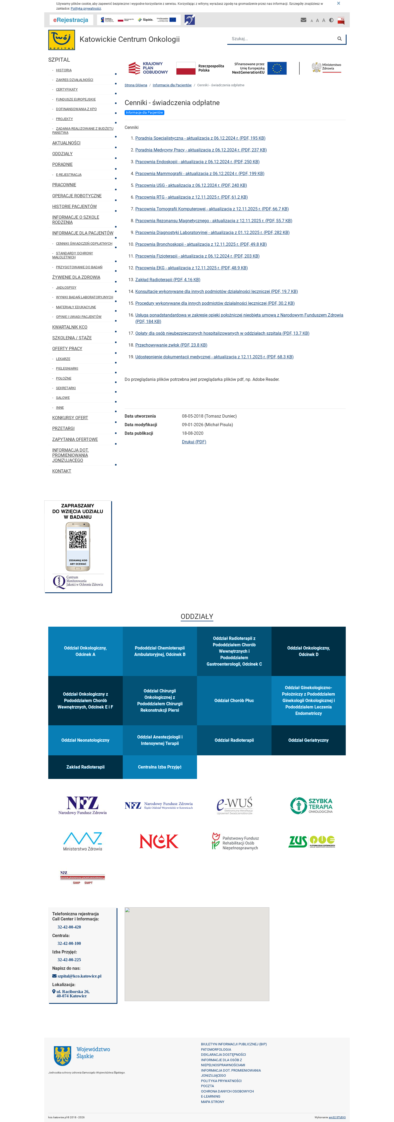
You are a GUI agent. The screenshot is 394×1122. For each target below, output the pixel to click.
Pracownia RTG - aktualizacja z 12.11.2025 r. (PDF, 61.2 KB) (191, 197)
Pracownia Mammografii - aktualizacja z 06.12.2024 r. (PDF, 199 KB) (200, 173)
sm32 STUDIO (337, 1117)
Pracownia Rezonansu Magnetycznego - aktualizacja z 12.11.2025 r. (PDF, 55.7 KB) (213, 220)
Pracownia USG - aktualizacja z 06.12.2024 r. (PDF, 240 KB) (191, 185)
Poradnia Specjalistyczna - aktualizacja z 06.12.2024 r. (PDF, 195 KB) (200, 138)
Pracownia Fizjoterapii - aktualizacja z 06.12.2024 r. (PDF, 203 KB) (197, 256)
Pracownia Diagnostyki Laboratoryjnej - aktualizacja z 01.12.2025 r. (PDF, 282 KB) (212, 232)
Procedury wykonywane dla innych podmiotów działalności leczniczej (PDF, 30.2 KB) (215, 303)
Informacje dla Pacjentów (172, 85)
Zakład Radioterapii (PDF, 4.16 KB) (167, 279)
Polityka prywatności (86, 8)
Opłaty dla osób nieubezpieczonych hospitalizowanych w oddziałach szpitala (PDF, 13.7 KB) (222, 333)
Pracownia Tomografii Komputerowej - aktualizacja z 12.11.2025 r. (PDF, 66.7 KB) (212, 208)
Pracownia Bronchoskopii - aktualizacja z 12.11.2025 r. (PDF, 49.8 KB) (201, 244)
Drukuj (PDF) (194, 441)
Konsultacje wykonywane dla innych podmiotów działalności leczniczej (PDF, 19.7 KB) (216, 291)
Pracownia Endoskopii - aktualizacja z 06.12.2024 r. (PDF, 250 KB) (197, 161)
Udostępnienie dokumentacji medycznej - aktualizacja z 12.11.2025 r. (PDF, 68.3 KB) (214, 356)
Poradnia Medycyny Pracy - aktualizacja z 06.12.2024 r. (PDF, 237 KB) (201, 150)
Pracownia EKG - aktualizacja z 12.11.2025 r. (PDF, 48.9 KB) (191, 267)
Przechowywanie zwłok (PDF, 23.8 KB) (171, 345)
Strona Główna (136, 85)
